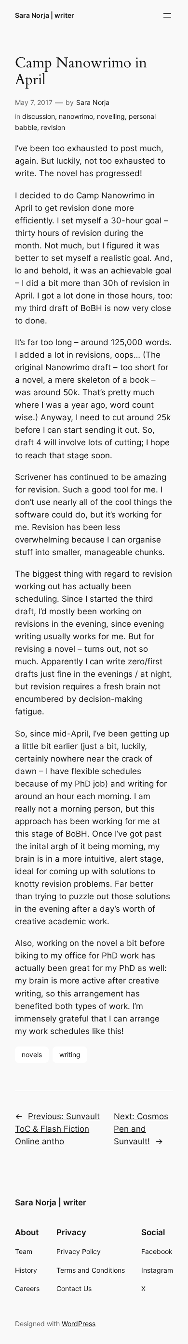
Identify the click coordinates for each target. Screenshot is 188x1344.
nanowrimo (76, 116)
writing (70, 1054)
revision (53, 127)
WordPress (78, 1323)
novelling (111, 116)
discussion (38, 116)
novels (32, 1054)
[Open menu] (167, 15)
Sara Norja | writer (44, 15)
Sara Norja (92, 102)
